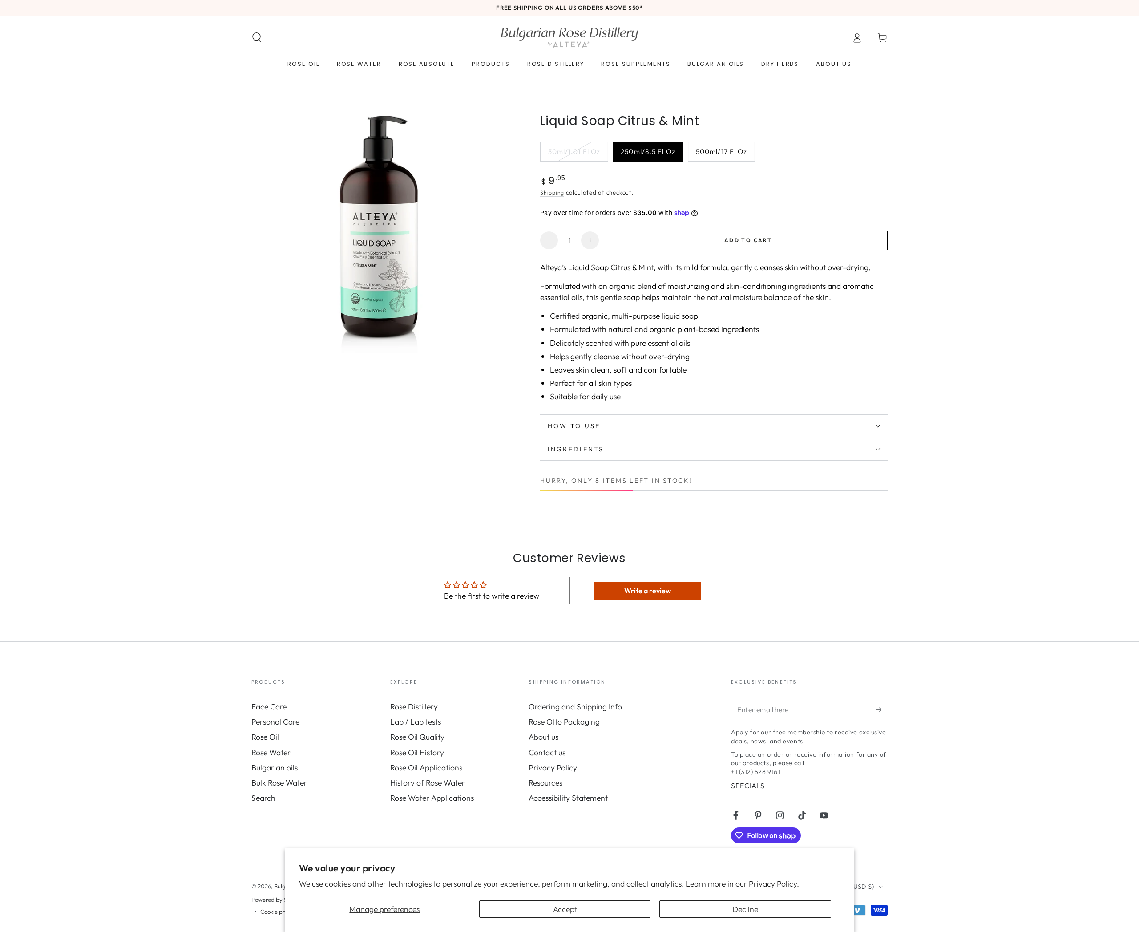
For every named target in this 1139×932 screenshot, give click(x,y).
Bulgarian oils (274, 767)
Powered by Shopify (277, 899)
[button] (257, 37)
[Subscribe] (882, 709)
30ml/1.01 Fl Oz (574, 154)
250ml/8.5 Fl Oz (647, 154)
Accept (565, 909)
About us (543, 737)
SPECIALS (747, 785)
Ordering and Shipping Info (575, 706)
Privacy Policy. (774, 884)
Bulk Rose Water (279, 783)
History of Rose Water (427, 783)
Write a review (647, 590)
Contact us (547, 752)
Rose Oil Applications (426, 767)
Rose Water (271, 752)
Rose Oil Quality (417, 737)
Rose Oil (265, 737)
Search (263, 798)
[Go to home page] (569, 37)
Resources (545, 783)
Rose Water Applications (432, 798)
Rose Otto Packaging (564, 722)
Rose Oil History (417, 752)
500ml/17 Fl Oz (721, 154)
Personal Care (275, 722)
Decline (745, 909)
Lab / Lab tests (415, 722)
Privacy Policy (553, 767)
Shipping (552, 192)
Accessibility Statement (568, 798)
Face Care (269, 706)
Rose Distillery (414, 706)
